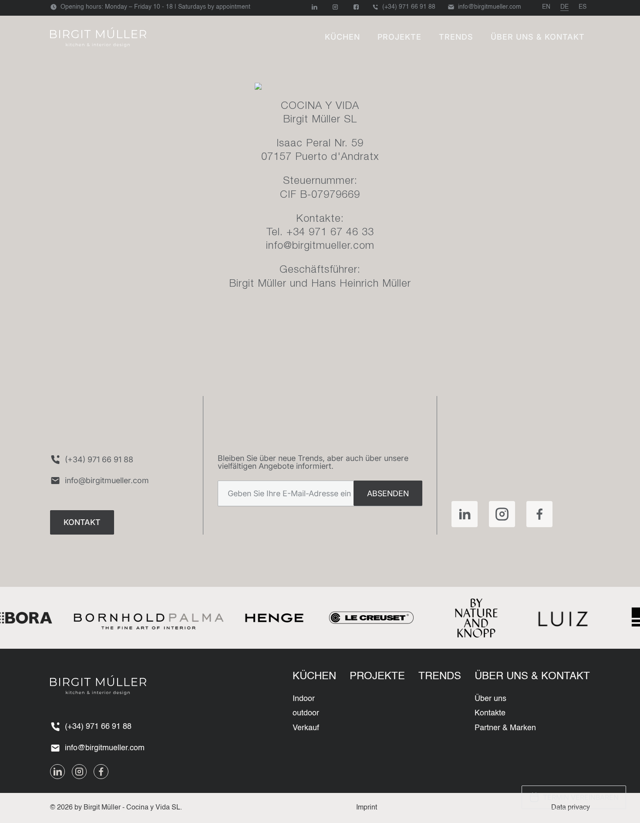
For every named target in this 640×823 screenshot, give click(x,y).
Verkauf (306, 728)
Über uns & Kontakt (538, 36)
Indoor (304, 699)
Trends (456, 36)
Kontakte (490, 713)
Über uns (490, 699)
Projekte (399, 36)
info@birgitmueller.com (320, 246)
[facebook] (539, 514)
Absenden (388, 493)
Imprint (366, 807)
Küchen (342, 36)
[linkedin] (464, 514)
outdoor (306, 713)
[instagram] (502, 514)
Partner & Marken (505, 728)
